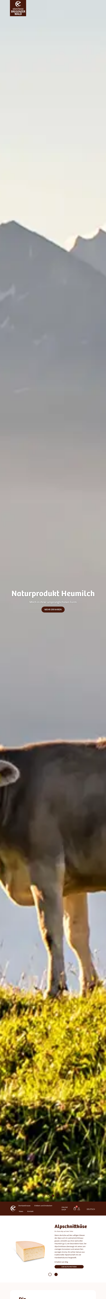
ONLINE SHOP (65, 1208)
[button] (44, 1196)
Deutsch (90, 1209)
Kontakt (30, 1211)
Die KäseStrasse (24, 1206)
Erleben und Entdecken (43, 1206)
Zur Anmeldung (53, 609)
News (21, 1211)
